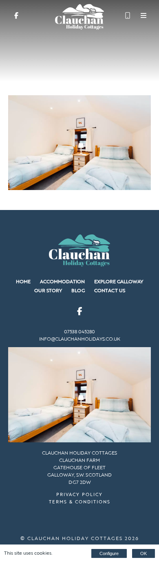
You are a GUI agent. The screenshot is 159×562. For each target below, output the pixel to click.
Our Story (48, 290)
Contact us (109, 290)
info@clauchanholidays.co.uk (79, 338)
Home (23, 281)
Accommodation (62, 281)
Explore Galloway (118, 281)
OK (143, 553)
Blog (78, 290)
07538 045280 (79, 331)
